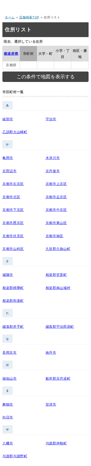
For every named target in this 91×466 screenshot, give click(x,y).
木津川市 (53, 158)
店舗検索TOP (29, 17)
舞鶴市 (7, 404)
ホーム (10, 17)
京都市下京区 (13, 210)
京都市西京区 (13, 223)
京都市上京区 (56, 184)
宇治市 (51, 119)
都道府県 (11, 53)
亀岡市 (7, 158)
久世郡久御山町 (58, 249)
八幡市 (7, 443)
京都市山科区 (13, 249)
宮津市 (51, 404)
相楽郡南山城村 (58, 288)
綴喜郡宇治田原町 (60, 326)
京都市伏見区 (13, 236)
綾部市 (7, 119)
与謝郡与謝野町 (14, 456)
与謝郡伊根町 (56, 443)
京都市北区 (11, 197)
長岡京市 (9, 352)
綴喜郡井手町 (13, 326)
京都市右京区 (13, 184)
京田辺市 (9, 171)
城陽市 (7, 275)
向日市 (7, 417)
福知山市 (9, 378)
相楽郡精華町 (13, 288)
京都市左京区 (56, 197)
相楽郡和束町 (13, 300)
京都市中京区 (56, 210)
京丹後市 (53, 171)
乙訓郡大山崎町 (14, 132)
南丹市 (51, 352)
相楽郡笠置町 (56, 275)
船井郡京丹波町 (58, 378)
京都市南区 (55, 236)
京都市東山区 (56, 223)
